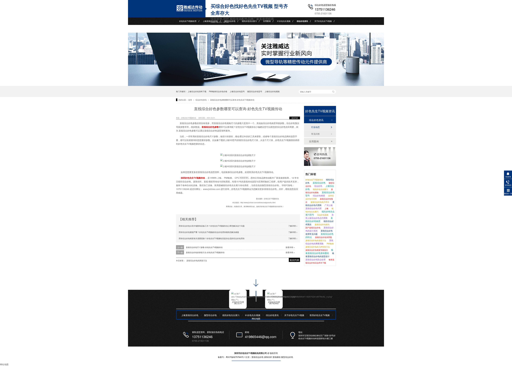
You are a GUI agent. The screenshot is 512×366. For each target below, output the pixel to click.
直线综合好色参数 (210, 126)
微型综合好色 (229, 21)
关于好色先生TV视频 (323, 21)
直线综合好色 (318, 182)
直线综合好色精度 (319, 219)
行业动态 (315, 127)
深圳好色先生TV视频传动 (193, 177)
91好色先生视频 (283, 21)
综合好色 (318, 186)
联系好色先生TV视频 (188, 28)
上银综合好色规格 (272, 91)
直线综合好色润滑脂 (323, 237)
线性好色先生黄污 (249, 21)
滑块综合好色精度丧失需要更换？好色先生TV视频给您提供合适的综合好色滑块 (212, 238)
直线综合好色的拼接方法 (196, 260)
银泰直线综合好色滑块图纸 (319, 251)
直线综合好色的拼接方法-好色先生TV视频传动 (205, 252)
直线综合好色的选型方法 (315, 240)
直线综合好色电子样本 (319, 202)
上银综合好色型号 (237, 91)
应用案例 (267, 21)
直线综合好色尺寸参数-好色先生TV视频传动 (204, 247)
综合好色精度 (318, 195)
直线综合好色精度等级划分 (316, 250)
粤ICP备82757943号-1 (235, 357)
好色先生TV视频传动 (314, 179)
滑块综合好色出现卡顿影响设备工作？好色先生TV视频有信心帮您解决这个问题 (212, 226)
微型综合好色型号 (254, 91)
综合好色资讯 (302, 21)
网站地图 (256, 318)
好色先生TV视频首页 (188, 21)
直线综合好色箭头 (322, 224)
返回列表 (294, 118)
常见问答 (315, 133)
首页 (190, 99)
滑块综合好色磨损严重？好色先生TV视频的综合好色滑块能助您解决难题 (209, 232)
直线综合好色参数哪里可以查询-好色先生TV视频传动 (232, 99)
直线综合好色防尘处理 (315, 259)
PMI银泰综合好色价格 (218, 91)
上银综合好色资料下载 (197, 91)
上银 (326, 208)
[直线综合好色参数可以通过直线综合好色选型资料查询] (189, 14)
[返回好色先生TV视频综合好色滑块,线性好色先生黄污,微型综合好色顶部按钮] (256, 302)
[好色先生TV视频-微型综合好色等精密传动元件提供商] (256, 85)
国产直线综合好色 (312, 227)
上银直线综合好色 (210, 21)
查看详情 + (290, 247)
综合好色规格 (322, 214)
